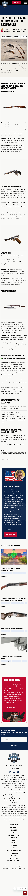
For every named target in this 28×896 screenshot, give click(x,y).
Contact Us (14, 838)
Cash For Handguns (6, 661)
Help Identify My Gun (14, 835)
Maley (8, 31)
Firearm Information (7, 36)
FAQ (14, 832)
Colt (2, 186)
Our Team (13, 843)
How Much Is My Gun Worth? (18, 631)
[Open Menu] (25, 2)
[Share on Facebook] (18, 772)
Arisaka (3, 291)
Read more (4, 576)
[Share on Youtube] (14, 772)
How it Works (14, 825)
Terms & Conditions (10, 866)
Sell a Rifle (14, 856)
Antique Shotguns (6, 631)
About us (14, 840)
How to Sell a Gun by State (14, 861)
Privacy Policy (19, 866)
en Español (14, 845)
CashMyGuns (23, 453)
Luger (3, 253)
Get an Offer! (16, 2)
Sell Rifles (16, 36)
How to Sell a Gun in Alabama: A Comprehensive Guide (10, 569)
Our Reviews (14, 830)
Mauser (3, 92)
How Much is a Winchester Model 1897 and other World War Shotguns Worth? (13, 599)
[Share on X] (10, 772)
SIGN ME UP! (14, 745)
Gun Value (5, 459)
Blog (14, 848)
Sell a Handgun (14, 853)
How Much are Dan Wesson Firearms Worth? (11, 657)
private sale (11, 459)
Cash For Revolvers (16, 661)
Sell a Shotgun (14, 858)
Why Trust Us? (14, 827)
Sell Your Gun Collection (14, 851)
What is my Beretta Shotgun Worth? (12, 628)
